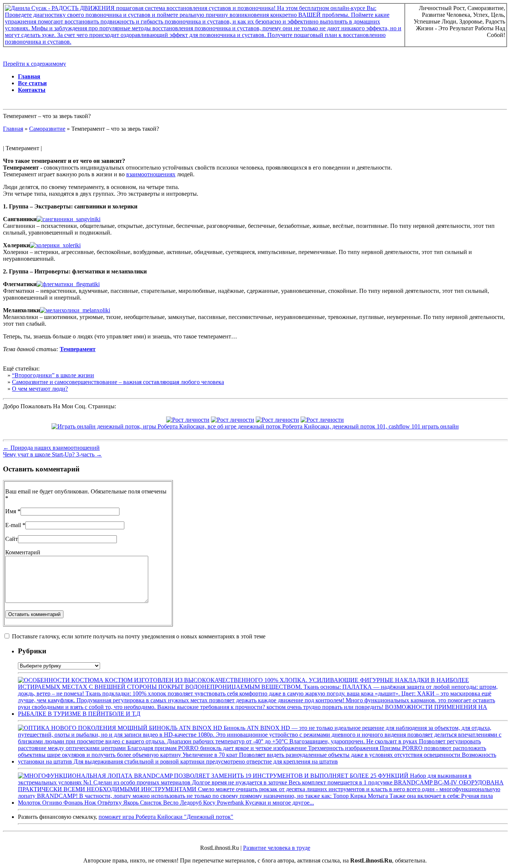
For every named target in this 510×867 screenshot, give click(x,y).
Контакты (32, 90)
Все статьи (32, 83)
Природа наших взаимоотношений (51, 448)
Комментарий (22, 552)
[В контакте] (187, 420)
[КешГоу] (255, 426)
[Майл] (232, 420)
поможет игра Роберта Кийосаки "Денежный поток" (166, 817)
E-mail (13, 525)
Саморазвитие (47, 129)
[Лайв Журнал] (277, 420)
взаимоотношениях (150, 174)
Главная (29, 76)
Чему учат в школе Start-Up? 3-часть (52, 454)
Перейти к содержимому (34, 64)
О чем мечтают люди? (40, 388)
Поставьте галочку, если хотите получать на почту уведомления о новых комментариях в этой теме (138, 636)
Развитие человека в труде (276, 848)
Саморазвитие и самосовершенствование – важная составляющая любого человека (118, 382)
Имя (10, 511)
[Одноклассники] (322, 420)
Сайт (11, 539)
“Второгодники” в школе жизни (53, 375)
